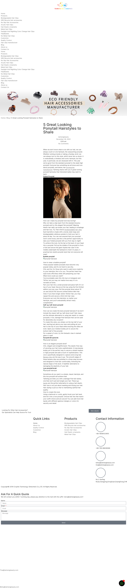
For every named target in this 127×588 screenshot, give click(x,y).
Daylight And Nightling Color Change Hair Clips (17, 31)
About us (4, 47)
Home (3, 13)
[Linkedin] (66, 488)
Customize (4, 38)
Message (4, 511)
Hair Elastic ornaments (9, 27)
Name (3, 500)
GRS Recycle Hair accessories (11, 20)
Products (4, 16)
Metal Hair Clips (6, 29)
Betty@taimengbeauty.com (9, 587)
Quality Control (6, 40)
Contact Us (5, 49)
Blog (2, 45)
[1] (121, 584)
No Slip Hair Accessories (9, 22)
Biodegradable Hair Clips (10, 18)
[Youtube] (72, 488)
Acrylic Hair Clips (7, 25)
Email (3, 506)
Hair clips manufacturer (9, 42)
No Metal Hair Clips (8, 36)
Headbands (5, 34)
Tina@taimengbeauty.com (9, 570)
